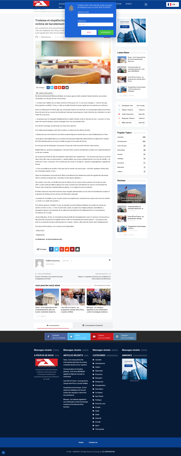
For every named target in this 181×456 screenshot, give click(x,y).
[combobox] (81, 24)
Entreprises (99, 382)
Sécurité (98, 418)
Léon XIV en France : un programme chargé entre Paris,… (136, 79)
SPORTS (129, 4)
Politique (120, 158)
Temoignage (99, 429)
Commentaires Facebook (94, 325)
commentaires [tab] (54, 325)
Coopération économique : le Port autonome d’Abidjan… (136, 89)
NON (89, 32)
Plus (60, 7)
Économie (120, 163)
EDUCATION (117, 4)
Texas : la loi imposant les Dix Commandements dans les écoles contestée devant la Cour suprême (75, 362)
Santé (97, 414)
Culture (119, 171)
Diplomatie (99, 371)
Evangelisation (100, 385)
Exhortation (121, 150)
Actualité (39, 289)
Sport (97, 425)
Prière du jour (122, 146)
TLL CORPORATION (108, 452)
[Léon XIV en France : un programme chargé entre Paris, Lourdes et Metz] (73, 297)
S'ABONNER (106, 32)
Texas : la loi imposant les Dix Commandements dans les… (136, 59)
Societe (119, 154)
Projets (97, 407)
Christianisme (122, 141)
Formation (99, 392)
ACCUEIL (62, 4)
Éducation (120, 167)
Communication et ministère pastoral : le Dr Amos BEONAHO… (136, 69)
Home (81, 442)
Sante (97, 411)
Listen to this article (45, 93)
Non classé (99, 396)
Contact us (93, 442)
